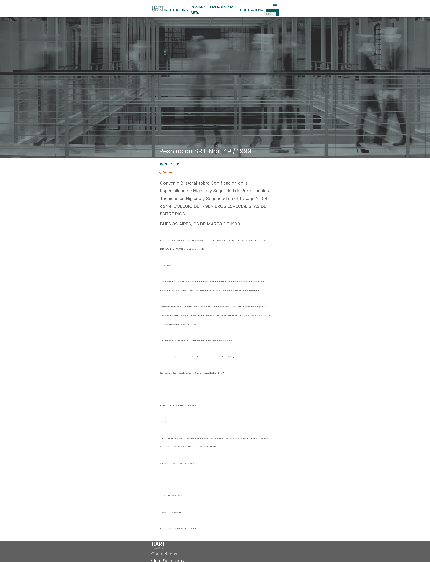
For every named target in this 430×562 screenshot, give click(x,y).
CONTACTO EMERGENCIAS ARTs (212, 10)
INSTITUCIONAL (177, 10)
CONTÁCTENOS (253, 10)
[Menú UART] (276, 6)
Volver (167, 172)
